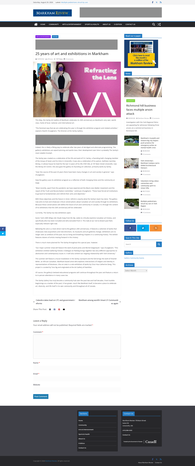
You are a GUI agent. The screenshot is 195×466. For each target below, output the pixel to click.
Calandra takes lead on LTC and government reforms (55, 302)
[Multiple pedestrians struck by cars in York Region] (131, 207)
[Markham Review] (36, 24)
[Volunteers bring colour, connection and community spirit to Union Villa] (131, 187)
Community (54, 24)
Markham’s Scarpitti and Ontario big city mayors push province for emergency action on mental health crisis (150, 143)
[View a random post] (159, 24)
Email (36, 374)
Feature (55, 36)
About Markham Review (145, 463)
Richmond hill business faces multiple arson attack (141, 109)
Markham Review (143, 118)
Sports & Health (92, 24)
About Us (106, 24)
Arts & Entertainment (71, 24)
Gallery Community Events (134, 258)
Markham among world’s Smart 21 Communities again (98, 302)
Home (42, 24)
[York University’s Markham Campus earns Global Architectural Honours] (131, 167)
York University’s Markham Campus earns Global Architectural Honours (150, 164)
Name (36, 363)
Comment (38, 332)
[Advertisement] (121, 12)
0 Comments (69, 59)
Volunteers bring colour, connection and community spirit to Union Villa (74, 3)
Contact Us (130, 24)
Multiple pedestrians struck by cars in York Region (149, 203)
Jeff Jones (50, 59)
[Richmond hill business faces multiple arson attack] (143, 87)
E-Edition (118, 24)
